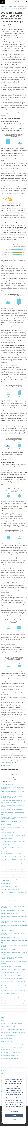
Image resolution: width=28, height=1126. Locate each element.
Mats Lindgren (12, 762)
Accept (14, 1115)
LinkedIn (15, 779)
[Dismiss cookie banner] (22, 1077)
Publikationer (3, 6)
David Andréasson (6, 765)
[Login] (22, 2)
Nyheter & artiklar (12, 6)
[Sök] (16, 2)
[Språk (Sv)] (19, 2)
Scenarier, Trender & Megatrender (9, 769)
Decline (14, 1119)
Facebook (13, 779)
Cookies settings (14, 1111)
